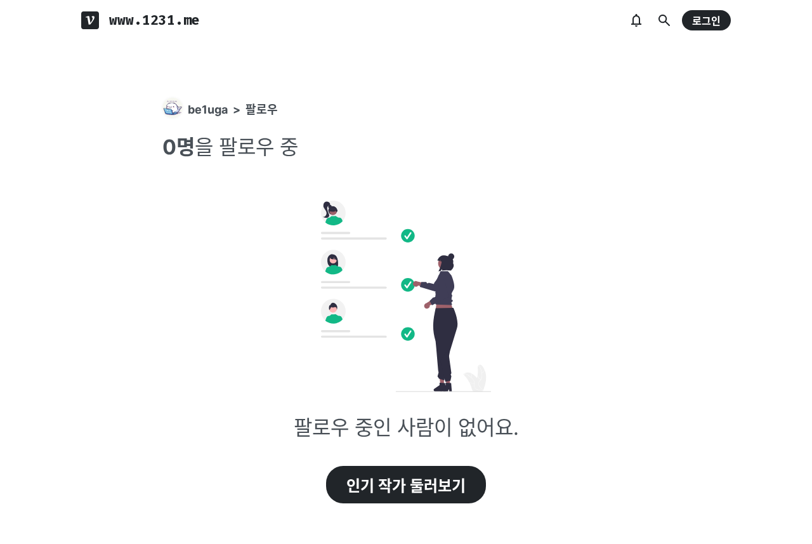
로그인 (706, 21)
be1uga (208, 109)
